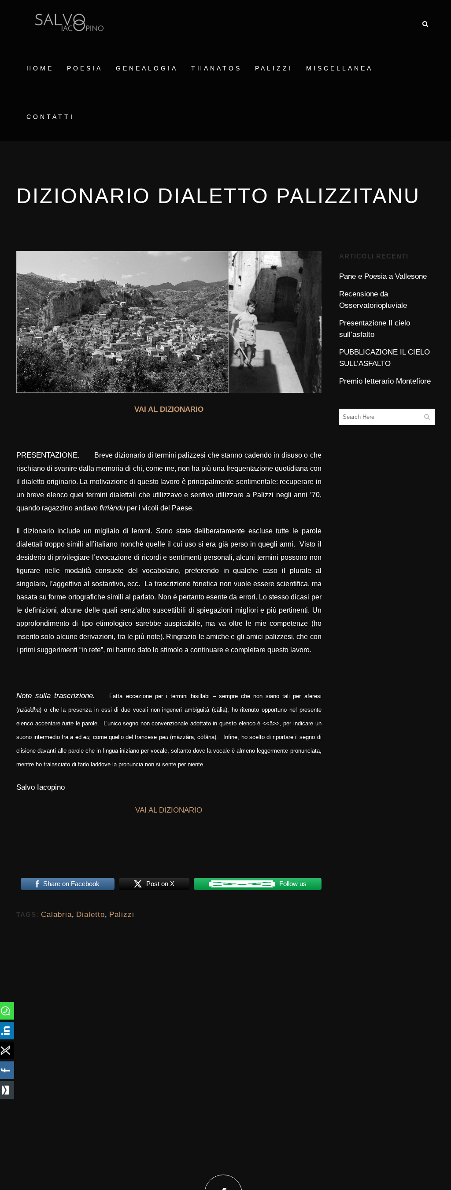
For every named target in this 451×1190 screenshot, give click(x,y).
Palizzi (121, 914)
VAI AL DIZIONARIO (168, 409)
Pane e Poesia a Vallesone (383, 276)
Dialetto (90, 914)
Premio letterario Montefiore (385, 381)
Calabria (56, 914)
